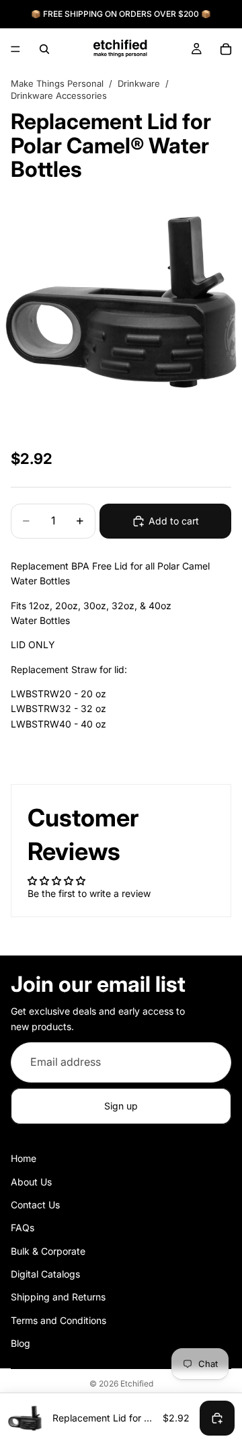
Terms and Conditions (58, 1320)
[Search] (44, 49)
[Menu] (15, 49)
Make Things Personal (57, 83)
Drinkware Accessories (59, 95)
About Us (31, 1181)
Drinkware (139, 83)
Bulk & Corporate (48, 1251)
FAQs (22, 1228)
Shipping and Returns (58, 1297)
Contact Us (35, 1204)
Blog (20, 1344)
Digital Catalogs (45, 1274)
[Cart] (226, 49)
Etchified (136, 1383)
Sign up (121, 1106)
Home (23, 1159)
